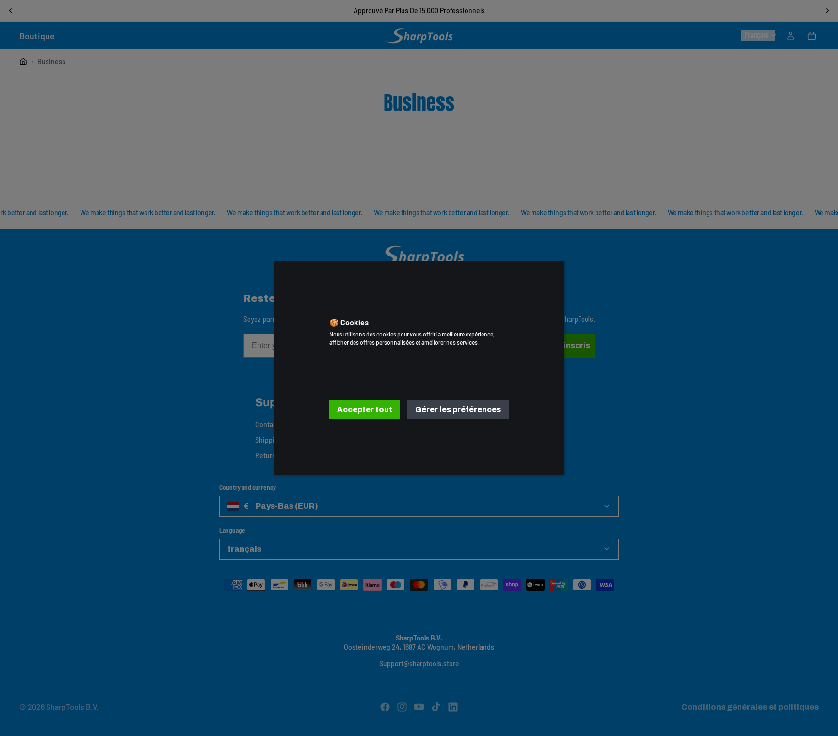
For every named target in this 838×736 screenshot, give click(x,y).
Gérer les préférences (458, 409)
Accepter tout (364, 409)
